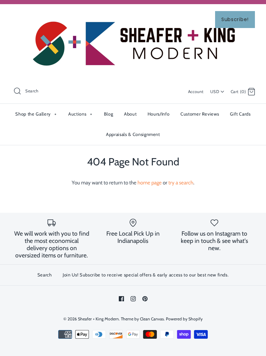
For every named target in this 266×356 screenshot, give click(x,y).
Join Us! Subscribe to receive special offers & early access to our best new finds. (146, 274)
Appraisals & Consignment (133, 134)
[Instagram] (133, 298)
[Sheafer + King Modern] (133, 15)
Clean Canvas (152, 318)
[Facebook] (121, 298)
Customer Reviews (199, 114)
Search (44, 274)
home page (150, 183)
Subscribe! (235, 19)
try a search (180, 183)
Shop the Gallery (35, 114)
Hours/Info (159, 114)
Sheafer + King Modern (98, 318)
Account (196, 91)
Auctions (80, 114)
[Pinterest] (145, 298)
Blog (108, 114)
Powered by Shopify (184, 318)
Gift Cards (240, 114)
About (130, 114)
